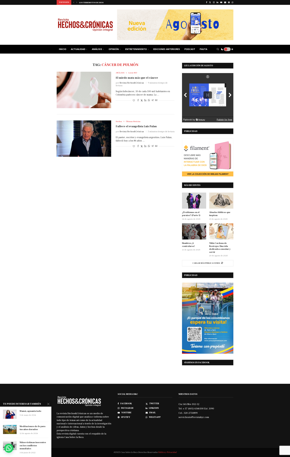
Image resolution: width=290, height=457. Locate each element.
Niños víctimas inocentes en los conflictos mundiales (33, 445)
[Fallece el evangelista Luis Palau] (84, 138)
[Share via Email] (156, 100)
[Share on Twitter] (142, 100)
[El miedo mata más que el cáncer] (84, 90)
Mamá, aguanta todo (30, 411)
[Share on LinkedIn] (145, 100)
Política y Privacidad (167, 452)
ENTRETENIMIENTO (136, 49)
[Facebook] (206, 2)
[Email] (225, 2)
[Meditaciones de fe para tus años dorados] (10, 429)
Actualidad (78, 49)
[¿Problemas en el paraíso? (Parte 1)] (194, 201)
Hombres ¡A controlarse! (188, 245)
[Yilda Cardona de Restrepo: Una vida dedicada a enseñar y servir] (221, 231)
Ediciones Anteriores (166, 49)
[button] (73, 2)
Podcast (189, 49)
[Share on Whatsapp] (149, 100)
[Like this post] (134, 100)
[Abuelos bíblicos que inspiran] (221, 201)
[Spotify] (229, 2)
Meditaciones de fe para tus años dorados (32, 428)
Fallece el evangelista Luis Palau (136, 126)
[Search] (217, 49)
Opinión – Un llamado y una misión (96, 3)
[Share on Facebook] (138, 100)
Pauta (203, 49)
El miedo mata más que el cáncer (137, 78)
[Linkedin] (217, 2)
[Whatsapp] (232, 2)
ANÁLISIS (97, 49)
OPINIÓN (114, 49)
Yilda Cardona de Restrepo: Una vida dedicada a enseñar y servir (219, 248)
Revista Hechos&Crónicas (132, 83)
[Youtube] (221, 2)
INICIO (62, 49)
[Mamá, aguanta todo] (10, 414)
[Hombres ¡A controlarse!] (194, 231)
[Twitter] (210, 2)
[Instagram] (214, 2)
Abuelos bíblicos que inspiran (219, 214)
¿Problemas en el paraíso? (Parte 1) (191, 214)
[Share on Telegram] (152, 100)
